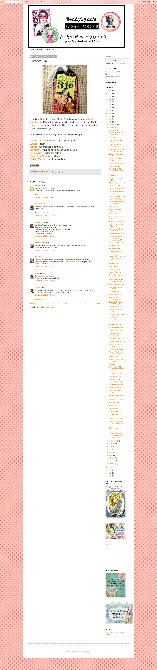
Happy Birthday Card (116, 163)
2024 (109, 96)
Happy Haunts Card (115, 307)
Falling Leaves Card (116, 349)
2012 (109, 473)
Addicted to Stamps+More (42, 140)
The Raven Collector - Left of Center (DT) (116, 150)
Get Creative (36, 153)
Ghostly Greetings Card (117, 183)
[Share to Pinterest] (62, 172)
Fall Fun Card (113, 263)
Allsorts (33, 147)
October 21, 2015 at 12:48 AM (45, 216)
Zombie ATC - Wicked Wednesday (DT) (116, 303)
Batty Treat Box (114, 266)
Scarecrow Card (114, 333)
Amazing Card (114, 403)
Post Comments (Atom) (46, 307)
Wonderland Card (115, 400)
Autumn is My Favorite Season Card (116, 360)
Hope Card (113, 137)
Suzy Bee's (35, 150)
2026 (109, 90)
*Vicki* (37, 257)
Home (32, 49)
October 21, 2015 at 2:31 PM (44, 266)
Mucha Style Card (115, 379)
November (113, 127)
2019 (109, 110)
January (112, 464)
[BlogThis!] (55, 172)
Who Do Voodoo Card (116, 284)
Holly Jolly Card (114, 248)
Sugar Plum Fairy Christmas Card (115, 145)
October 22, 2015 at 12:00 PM (45, 281)
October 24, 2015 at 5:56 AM (44, 295)
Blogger (87, 652)
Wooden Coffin (114, 214)
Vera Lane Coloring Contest (115, 288)
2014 (109, 467)
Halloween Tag (114, 246)
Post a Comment (38, 299)
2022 (109, 102)
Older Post (96, 303)
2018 (109, 113)
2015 (109, 122)
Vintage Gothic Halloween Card (115, 298)
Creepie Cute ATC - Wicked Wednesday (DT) (116, 170)
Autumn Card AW (115, 388)
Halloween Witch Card (116, 243)
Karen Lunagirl (40, 243)
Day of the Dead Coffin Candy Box (116, 202)
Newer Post (34, 303)
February (112, 461)
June (111, 449)
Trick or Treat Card (115, 166)
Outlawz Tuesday (38, 159)
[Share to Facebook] (60, 172)
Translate (122, 63)
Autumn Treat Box (115, 272)
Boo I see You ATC (115, 373)
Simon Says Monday (40, 156)
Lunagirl (34, 144)
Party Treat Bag (114, 292)
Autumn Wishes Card (116, 221)
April (111, 455)
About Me (40, 49)
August (111, 444)
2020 (109, 108)
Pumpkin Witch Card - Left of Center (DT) (116, 353)
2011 (109, 476)
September (113, 441)
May (111, 452)
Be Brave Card (114, 175)
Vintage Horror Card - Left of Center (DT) (116, 280)
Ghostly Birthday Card (116, 188)
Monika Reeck (40, 222)
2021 (109, 105)
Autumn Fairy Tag (115, 199)
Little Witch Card (114, 339)
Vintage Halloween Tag (117, 196)
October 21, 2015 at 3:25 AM (44, 236)
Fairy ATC (112, 431)
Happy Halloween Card (117, 256)
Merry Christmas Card (116, 233)
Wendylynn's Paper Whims (113, 72)
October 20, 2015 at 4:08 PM (44, 197)
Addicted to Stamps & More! (73, 262)
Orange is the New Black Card (115, 217)
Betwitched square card (117, 269)
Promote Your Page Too (112, 76)
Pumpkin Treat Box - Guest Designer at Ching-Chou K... (116, 435)
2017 (109, 116)
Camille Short (40, 204)
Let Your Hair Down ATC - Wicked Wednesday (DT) (115, 238)
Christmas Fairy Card (116, 327)
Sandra (37, 287)
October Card (113, 357)
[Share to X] (58, 172)
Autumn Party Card (115, 294)
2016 (109, 119)
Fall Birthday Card (115, 324)
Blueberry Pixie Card (116, 330)
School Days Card (115, 411)
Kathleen (38, 186)
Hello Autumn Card (115, 317)
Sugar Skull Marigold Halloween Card (116, 133)
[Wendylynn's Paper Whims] (106, 74)
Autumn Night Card (115, 405)
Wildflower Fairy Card (116, 419)
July (110, 446)
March (111, 458)
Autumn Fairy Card (115, 382)
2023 (109, 99)
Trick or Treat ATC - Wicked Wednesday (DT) (116, 368)
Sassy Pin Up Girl (115, 428)
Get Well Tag (113, 408)
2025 (109, 93)
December (113, 124)
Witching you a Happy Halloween (116, 230)
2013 (109, 470)
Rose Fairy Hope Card (116, 314)
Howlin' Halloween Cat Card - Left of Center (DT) (116, 423)
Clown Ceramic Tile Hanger (115, 345)
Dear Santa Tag (114, 336)
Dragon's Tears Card (116, 376)
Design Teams (51, 49)
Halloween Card (114, 186)
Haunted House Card (116, 385)
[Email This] (53, 172)
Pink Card (112, 206)
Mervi (37, 273)
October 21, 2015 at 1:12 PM (44, 250)
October (112, 130)
